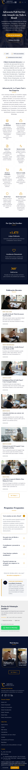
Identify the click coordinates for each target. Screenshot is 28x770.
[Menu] (15, 2)
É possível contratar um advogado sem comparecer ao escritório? (11, 563)
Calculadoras (4, 732)
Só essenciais (5, 767)
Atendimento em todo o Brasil (8, 734)
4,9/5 (6, 53)
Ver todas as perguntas (13, 575)
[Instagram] (5, 695)
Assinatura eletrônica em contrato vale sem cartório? (13, 414)
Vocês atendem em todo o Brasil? (12, 516)
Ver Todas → (14, 495)
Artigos (3, 727)
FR (25, 2)
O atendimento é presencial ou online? (11, 546)
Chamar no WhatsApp (11, 627)
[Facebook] (2, 695)
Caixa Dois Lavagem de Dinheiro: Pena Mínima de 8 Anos (13, 480)
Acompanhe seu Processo (7, 739)
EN (22, 2)
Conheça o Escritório (14, 40)
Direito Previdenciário (6, 709)
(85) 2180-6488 (7, 752)
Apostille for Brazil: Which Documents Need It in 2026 (13, 315)
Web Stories (4, 729)
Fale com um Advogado (14, 35)
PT (20, 2)
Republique (3, 742)
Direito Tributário (5, 712)
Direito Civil (3, 702)
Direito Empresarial (5, 704)
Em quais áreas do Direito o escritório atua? (10, 538)
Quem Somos (4, 724)
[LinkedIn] (12, 695)
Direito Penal (4, 715)
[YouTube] (8, 695)
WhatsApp (5, 754)
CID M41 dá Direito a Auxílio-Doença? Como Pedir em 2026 (13, 348)
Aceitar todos (15, 767)
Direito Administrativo (6, 717)
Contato (3, 737)
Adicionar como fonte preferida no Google (11, 744)
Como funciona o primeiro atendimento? (10, 554)
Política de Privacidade (19, 764)
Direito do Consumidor (6, 707)
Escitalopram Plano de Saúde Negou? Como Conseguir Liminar (13, 381)
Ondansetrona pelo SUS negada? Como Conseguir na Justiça (13, 447)
